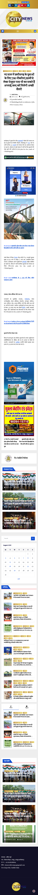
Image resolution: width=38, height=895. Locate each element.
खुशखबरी (20, 141)
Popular (30, 692)
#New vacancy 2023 (16, 105)
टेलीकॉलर (27, 299)
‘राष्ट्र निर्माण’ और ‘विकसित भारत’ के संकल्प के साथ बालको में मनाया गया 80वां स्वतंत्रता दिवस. (18, 484)
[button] (32, 31)
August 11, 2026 (11, 819)
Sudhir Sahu (15, 868)
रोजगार (16, 257)
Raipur (28, 636)
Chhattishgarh (7, 71)
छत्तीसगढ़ (29, 71)
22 (28, 566)
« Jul (18, 579)
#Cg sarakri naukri (16, 99)
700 (29, 143)
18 (10, 566)
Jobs (20, 71)
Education (26, 626)
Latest (31, 658)
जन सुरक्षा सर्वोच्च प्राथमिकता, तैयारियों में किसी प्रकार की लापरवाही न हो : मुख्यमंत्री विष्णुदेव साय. (23, 687)
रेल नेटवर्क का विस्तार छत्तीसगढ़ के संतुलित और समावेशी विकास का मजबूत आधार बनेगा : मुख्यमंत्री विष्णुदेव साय (23, 698)
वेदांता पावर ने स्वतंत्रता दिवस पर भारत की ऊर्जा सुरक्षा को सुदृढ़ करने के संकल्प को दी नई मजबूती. (18, 503)
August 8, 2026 (11, 839)
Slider (24, 71)
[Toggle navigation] (18, 31)
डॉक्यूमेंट (24, 262)
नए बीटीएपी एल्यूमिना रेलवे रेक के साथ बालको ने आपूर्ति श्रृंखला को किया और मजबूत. (22, 675)
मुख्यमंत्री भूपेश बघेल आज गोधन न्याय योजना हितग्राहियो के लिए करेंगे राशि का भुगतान (26, 442)
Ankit (17, 487)
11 (10, 562)
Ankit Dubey (14, 94)
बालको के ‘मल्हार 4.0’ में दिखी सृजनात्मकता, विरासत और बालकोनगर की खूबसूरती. (19, 523)
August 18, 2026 (11, 799)
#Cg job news (25, 96)
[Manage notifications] (33, 891)
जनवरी (14, 145)
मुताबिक (18, 342)
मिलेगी (23, 307)
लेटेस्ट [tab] (11, 708)
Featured (15, 71)
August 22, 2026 (11, 779)
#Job (32, 102)
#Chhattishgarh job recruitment (20, 102)
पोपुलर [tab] (26, 708)
